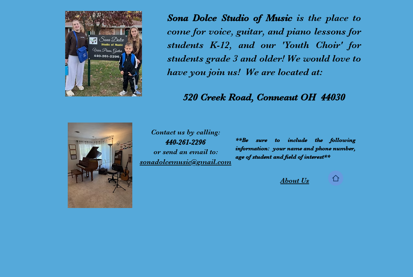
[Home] (335, 178)
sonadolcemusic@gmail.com (185, 162)
